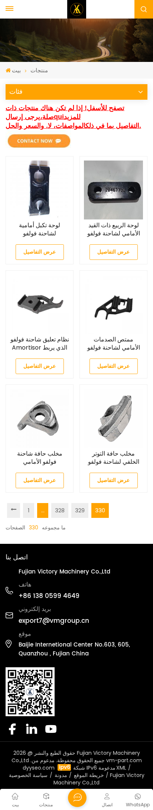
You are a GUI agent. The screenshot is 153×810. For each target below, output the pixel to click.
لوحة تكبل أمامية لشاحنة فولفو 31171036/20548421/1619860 (39, 229)
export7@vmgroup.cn (54, 621)
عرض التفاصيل (39, 252)
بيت (16, 70)
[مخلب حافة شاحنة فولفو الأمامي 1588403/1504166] (39, 418)
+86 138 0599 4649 (49, 596)
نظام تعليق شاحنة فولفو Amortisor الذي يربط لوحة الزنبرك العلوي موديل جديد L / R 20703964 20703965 (39, 343)
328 (60, 510)
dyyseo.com (39, 767)
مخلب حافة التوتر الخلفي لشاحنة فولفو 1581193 (113, 458)
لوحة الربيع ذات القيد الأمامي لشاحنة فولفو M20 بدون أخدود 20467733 (113, 229)
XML (121, 767)
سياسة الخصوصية (28, 775)
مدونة (61, 775)
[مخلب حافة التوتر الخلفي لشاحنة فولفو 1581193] (113, 418)
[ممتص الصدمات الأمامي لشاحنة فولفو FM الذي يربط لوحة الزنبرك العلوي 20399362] (113, 304)
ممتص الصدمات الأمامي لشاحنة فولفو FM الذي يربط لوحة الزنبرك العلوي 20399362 (113, 343)
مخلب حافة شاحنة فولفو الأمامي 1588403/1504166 (40, 458)
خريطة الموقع (89, 775)
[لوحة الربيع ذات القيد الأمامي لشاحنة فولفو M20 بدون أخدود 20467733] (113, 190)
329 (80, 510)
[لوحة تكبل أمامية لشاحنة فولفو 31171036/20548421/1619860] (39, 190)
